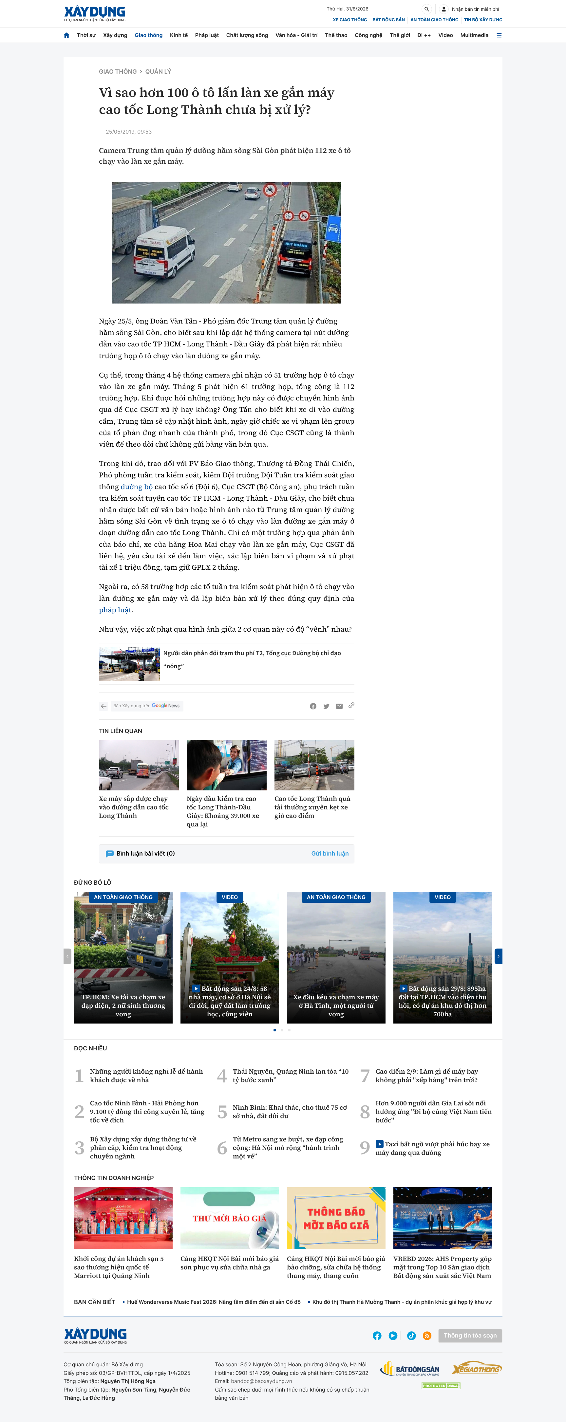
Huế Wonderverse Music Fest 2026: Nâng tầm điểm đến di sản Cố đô (214, 1302)
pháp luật (115, 610)
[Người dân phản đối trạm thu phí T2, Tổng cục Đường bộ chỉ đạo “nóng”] (129, 664)
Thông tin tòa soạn (470, 1335)
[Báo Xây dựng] (95, 13)
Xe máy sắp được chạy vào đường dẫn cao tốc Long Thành (134, 807)
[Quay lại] (103, 706)
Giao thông (148, 35)
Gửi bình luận (330, 853)
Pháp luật (207, 35)
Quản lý (158, 71)
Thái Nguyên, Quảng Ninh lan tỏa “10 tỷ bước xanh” (291, 1075)
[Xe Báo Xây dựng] (476, 1367)
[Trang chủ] (66, 35)
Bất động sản (389, 20)
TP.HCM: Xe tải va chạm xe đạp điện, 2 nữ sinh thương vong (123, 1005)
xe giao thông (350, 20)
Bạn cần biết (94, 1302)
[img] (226, 243)
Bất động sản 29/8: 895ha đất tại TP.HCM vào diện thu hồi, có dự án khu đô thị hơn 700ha (442, 1001)
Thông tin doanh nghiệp (114, 1178)
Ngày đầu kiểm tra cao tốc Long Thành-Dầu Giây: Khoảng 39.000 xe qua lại (223, 811)
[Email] (339, 706)
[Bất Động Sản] (410, 1368)
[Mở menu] (499, 35)
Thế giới (400, 35)
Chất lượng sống (247, 35)
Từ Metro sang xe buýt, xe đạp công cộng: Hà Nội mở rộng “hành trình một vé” (288, 1147)
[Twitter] (326, 706)
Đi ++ (424, 35)
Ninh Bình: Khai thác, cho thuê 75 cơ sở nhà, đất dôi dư (290, 1111)
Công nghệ (368, 35)
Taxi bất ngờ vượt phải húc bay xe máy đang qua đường (433, 1148)
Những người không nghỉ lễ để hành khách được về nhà (146, 1075)
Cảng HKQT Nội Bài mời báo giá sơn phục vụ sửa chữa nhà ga (229, 1262)
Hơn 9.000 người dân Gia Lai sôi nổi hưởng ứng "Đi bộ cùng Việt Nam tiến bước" (434, 1111)
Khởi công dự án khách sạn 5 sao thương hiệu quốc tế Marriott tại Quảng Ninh (119, 1267)
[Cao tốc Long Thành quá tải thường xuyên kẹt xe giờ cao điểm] (314, 765)
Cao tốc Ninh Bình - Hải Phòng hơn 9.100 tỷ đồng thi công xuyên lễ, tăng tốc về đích (147, 1111)
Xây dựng (115, 35)
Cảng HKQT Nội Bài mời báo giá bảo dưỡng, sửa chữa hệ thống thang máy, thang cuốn (336, 1267)
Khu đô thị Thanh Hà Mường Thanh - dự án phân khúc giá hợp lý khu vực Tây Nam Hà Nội (424, 1302)
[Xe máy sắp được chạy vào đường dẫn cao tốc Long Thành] (139, 765)
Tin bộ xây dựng (483, 20)
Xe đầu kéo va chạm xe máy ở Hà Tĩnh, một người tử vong (336, 1005)
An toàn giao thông (434, 20)
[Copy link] (351, 706)
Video (445, 35)
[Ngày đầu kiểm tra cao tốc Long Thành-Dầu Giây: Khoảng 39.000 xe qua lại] (227, 765)
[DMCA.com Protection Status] (441, 1385)
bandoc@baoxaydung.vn (261, 1381)
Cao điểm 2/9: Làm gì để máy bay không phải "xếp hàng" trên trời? (427, 1075)
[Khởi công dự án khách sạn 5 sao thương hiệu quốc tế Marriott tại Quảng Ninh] (123, 1218)
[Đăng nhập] (444, 9)
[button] (275, 1030)
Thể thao (336, 35)
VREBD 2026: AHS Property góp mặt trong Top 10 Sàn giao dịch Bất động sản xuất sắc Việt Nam (442, 1267)
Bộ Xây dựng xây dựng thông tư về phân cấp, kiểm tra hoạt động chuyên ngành (143, 1147)
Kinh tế (179, 35)
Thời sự (86, 35)
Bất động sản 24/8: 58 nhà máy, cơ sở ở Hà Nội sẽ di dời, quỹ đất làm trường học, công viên (230, 1001)
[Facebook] (313, 706)
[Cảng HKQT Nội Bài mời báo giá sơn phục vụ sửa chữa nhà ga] (229, 1218)
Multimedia (475, 35)
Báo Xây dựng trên (131, 706)
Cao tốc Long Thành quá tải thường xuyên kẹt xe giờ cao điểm (312, 807)
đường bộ (137, 487)
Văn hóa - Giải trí (296, 35)
